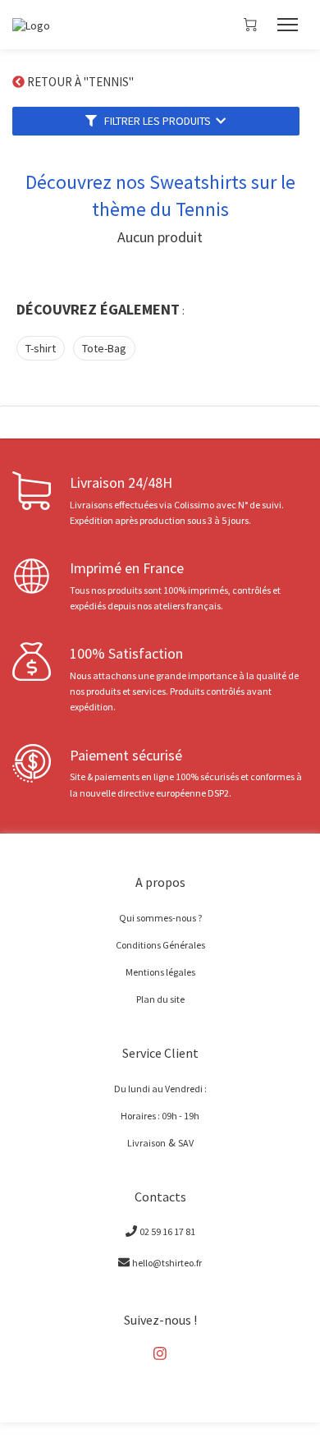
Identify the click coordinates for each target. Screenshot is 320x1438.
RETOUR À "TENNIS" (82, 82)
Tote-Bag (104, 348)
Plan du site (160, 998)
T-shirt (40, 348)
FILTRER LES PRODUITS (156, 120)
